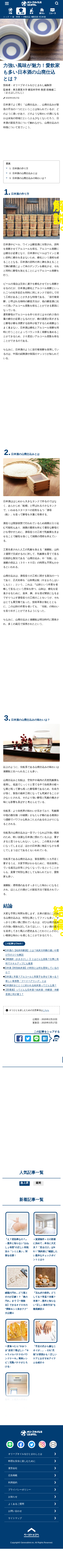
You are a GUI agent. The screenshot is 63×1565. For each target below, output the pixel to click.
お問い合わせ (15, 1511)
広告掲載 (12, 1475)
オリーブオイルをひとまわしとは (25, 1454)
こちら (46, 1010)
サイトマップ (15, 1518)
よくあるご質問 (16, 1504)
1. (10, 168)
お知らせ (12, 1496)
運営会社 (12, 1468)
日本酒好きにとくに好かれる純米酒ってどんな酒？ (31, 985)
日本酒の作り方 (20, 168)
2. (10, 173)
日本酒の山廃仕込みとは (24, 173)
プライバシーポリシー (19, 1489)
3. (10, 178)
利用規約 (12, 1482)
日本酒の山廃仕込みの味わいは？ (29, 178)
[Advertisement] (31, 1101)
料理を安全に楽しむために (21, 1461)
